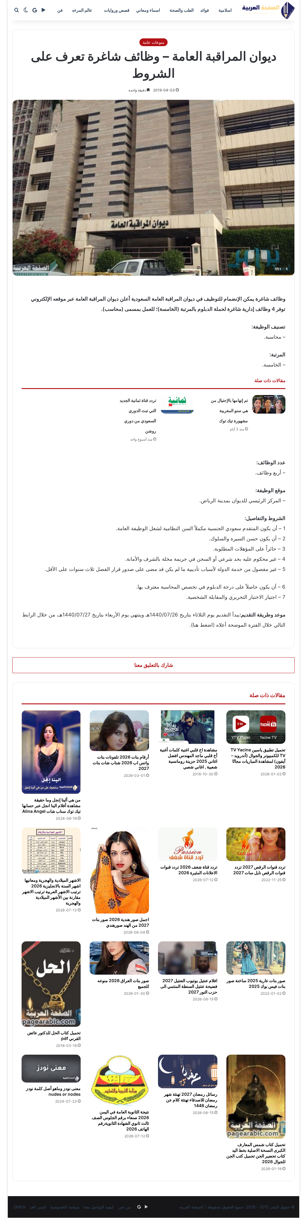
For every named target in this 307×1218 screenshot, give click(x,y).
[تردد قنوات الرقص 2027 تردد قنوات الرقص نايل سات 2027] (256, 844)
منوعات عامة (153, 42)
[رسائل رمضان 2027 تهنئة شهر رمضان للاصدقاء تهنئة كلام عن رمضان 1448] (187, 1071)
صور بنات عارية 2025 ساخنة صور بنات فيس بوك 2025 (256, 983)
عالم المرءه (82, 10)
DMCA (19, 1207)
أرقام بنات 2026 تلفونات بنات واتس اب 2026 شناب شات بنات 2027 (121, 762)
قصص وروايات (117, 10)
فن (60, 10)
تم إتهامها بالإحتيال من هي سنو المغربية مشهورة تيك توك (229, 410)
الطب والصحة (182, 10)
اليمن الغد (38, 1207)
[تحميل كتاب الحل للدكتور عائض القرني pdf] (51, 984)
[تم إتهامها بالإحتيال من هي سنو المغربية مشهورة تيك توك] (268, 404)
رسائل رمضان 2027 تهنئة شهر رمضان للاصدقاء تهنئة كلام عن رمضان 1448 (190, 1100)
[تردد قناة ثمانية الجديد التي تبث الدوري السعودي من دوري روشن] (177, 404)
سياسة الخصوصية (64, 1207)
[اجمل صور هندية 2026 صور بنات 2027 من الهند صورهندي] (119, 870)
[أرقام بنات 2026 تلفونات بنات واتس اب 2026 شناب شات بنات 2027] (119, 730)
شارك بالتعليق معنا (153, 665)
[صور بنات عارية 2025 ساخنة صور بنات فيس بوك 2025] (256, 958)
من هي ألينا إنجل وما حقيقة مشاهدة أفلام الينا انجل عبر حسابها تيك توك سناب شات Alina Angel (51, 805)
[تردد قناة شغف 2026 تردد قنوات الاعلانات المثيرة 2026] (187, 844)
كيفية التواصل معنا (99, 1207)
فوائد (204, 10)
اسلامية (225, 10)
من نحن (124, 1207)
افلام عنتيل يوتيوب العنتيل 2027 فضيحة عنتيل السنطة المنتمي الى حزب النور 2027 (188, 986)
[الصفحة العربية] (268, 10)
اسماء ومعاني (148, 10)
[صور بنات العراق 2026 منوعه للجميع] (119, 958)
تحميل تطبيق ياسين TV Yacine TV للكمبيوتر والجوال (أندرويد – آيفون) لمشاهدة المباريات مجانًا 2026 (258, 758)
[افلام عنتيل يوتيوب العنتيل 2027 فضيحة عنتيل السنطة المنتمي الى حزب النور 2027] (187, 958)
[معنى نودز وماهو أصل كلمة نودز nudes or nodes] (51, 1068)
